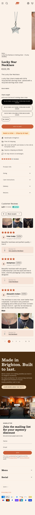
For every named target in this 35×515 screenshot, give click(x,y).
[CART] (32, 3)
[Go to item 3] (28, 223)
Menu (5, 470)
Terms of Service (24, 457)
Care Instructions (8, 180)
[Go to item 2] (18, 223)
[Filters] (4, 214)
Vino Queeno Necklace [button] (16, 251)
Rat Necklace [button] (13, 334)
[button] (6, 159)
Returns (5, 193)
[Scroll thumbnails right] (31, 223)
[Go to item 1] (7, 223)
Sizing (5, 173)
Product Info (7, 167)
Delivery (5, 186)
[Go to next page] (29, 341)
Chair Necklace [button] (13, 281)
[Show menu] (2, 3)
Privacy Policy (13, 457)
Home (3, 53)
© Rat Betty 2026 (6, 492)
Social (5, 477)
